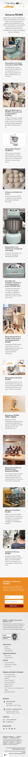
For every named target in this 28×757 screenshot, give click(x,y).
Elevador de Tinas (9, 684)
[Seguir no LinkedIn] (4, 729)
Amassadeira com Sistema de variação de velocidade (13, 248)
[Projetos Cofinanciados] (14, 3)
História (6, 646)
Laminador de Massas (10, 682)
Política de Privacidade (8, 736)
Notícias (5, 660)
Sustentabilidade (9, 650)
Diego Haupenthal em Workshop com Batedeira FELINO (13, 469)
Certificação (7, 648)
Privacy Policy (9, 753)
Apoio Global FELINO (10, 692)
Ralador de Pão (8, 686)
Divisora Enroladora (9, 680)
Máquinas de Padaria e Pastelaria (13, 672)
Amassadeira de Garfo (10, 676)
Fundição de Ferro (9, 657)
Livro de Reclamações (14, 737)
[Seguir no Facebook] (7, 729)
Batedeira (7, 678)
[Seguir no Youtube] (12, 729)
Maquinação (8, 655)
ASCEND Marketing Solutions (18, 749)
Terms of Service (18, 753)
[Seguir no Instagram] (9, 729)
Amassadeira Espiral (10, 674)
